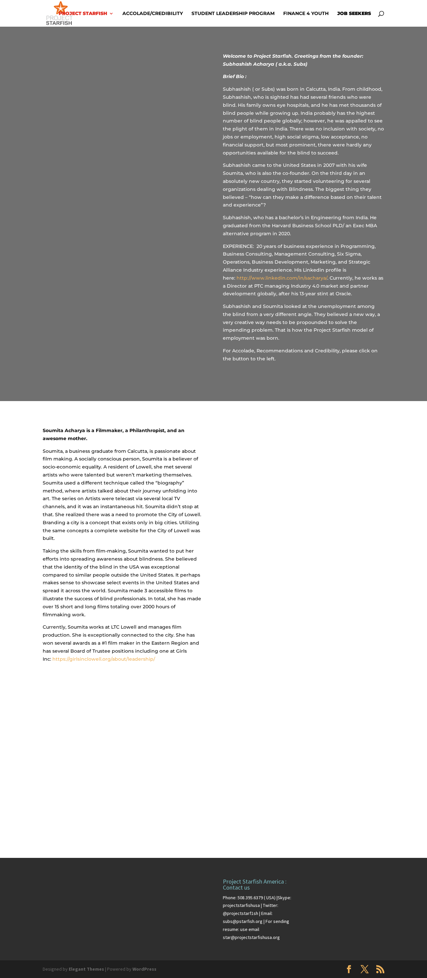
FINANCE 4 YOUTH (306, 13)
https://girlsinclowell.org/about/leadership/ (103, 659)
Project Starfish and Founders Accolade (123, 219)
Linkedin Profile (123, 245)
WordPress (144, 969)
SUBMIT (365, 824)
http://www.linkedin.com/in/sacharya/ (282, 278)
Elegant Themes (86, 969)
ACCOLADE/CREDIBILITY (152, 13)
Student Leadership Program (233, 13)
